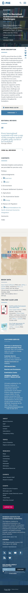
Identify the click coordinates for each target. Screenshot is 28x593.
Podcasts (5, 461)
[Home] (6, 3)
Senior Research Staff (8, 477)
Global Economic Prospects (10, 488)
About (5, 418)
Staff (4, 423)
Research (6, 451)
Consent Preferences (9, 546)
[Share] (25, 58)
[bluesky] (10, 558)
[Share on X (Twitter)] (25, 48)
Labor (7, 182)
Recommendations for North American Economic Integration (11, 210)
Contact (5, 428)
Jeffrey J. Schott (12, 28)
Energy (7, 200)
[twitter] (4, 553)
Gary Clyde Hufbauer (10, 25)
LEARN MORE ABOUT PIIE (9, 537)
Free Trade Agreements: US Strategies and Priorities (16, 324)
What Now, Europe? (8, 500)
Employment (6, 426)
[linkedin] (10, 553)
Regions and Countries (9, 445)
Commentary (6, 458)
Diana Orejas (20, 313)
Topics (5, 439)
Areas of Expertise (8, 442)
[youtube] (15, 553)
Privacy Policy (7, 589)
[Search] (20, 3)
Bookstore (6, 10)
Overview (8, 178)
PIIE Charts (6, 466)
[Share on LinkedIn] (25, 50)
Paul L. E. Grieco (16, 30)
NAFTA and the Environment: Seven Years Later (17, 306)
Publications (6, 456)
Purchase (11, 112)
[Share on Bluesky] (25, 53)
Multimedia (6, 463)
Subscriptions (6, 431)
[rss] (4, 558)
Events (5, 486)
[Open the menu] (25, 3)
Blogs (4, 453)
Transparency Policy (8, 433)
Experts (6, 474)
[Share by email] (25, 55)
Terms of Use (15, 589)
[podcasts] (21, 553)
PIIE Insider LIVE (7, 491)
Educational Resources (9, 468)
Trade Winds (6, 497)
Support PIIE (8, 507)
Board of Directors (8, 421)
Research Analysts (8, 479)
